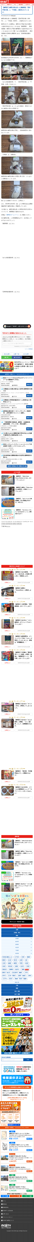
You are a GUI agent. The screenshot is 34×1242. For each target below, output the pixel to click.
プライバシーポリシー (8, 1217)
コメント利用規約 (29, 349)
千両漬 (3, 523)
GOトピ (3, 4)
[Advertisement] (17, 547)
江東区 (23, 957)
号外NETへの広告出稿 (8, 1210)
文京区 (4, 963)
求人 (15, 4)
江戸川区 (17, 957)
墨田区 (4, 960)
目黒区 (16, 966)
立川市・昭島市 (12, 975)
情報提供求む (6, 1207)
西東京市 (4, 969)
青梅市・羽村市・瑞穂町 (21, 978)
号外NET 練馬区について (8, 1220)
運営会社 (5, 1204)
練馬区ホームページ (12, 214)
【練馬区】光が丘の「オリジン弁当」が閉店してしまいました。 (23, 705)
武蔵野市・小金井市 (14, 969)
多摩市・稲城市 (22, 975)
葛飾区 (28, 957)
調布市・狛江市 (6, 972)
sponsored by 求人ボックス (23, 374)
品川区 (22, 966)
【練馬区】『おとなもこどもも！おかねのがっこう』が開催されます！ (23, 874)
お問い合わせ (6, 1213)
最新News (9, 4)
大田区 (27, 966)
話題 (4, 526)
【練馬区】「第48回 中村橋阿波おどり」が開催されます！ (23, 773)
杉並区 (26, 963)
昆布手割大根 (9, 523)
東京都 (13, 15)
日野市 (29, 975)
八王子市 (4, 978)
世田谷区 (10, 966)
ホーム (4, 1200)
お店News (27, 4)
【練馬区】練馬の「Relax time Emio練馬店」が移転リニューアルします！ (24, 853)
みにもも (8, 526)
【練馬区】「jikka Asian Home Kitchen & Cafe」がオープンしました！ (23, 842)
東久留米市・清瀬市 (17, 972)
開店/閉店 (21, 4)
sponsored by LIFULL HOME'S (22, 1127)
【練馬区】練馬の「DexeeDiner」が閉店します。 (23, 590)
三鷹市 (24, 969)
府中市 (4, 975)
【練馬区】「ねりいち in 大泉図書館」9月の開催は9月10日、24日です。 (24, 863)
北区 (26, 960)
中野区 (21, 963)
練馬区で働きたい (10, 374)
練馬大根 (19, 523)
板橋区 (9, 963)
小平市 (26, 972)
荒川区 (15, 960)
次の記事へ (26, 354)
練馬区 (14, 523)
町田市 (10, 978)
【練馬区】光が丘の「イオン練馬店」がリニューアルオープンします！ (23, 622)
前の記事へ (7, 354)
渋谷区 (4, 966)
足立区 (9, 960)
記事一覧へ (17, 354)
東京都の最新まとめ (7, 957)
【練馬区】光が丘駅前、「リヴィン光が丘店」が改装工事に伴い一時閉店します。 (23, 574)
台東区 (21, 960)
